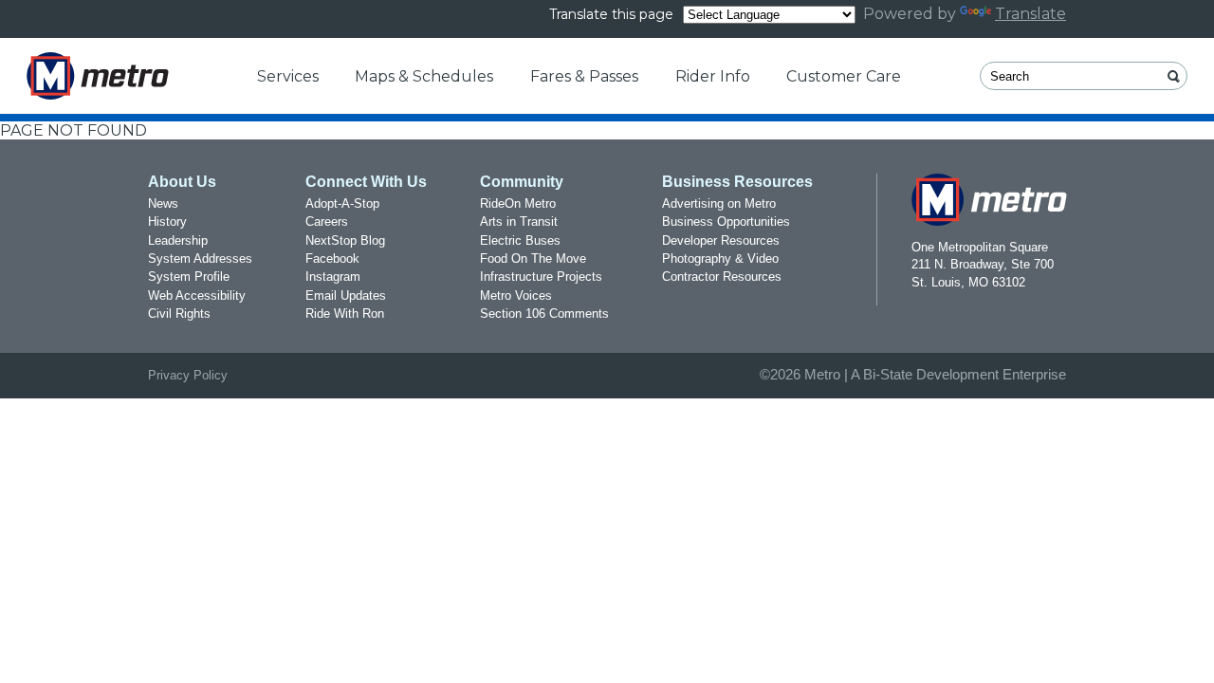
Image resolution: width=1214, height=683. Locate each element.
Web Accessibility (197, 295)
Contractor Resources (722, 276)
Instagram (332, 276)
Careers (326, 221)
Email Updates (345, 295)
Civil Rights (179, 313)
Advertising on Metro (719, 203)
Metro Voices (516, 295)
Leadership (178, 240)
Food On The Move (533, 258)
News (163, 203)
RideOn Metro (518, 203)
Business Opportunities (726, 221)
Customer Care (843, 76)
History (167, 221)
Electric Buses (520, 240)
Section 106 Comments (544, 313)
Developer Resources (721, 240)
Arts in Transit (519, 221)
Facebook (332, 258)
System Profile (189, 276)
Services (288, 76)
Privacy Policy (188, 375)
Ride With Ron (344, 313)
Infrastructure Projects (541, 276)
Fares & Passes (584, 76)
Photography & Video (720, 258)
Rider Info (712, 76)
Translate (1030, 14)
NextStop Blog (345, 240)
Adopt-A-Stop (342, 203)
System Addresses (200, 258)
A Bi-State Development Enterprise (958, 374)
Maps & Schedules (424, 76)
